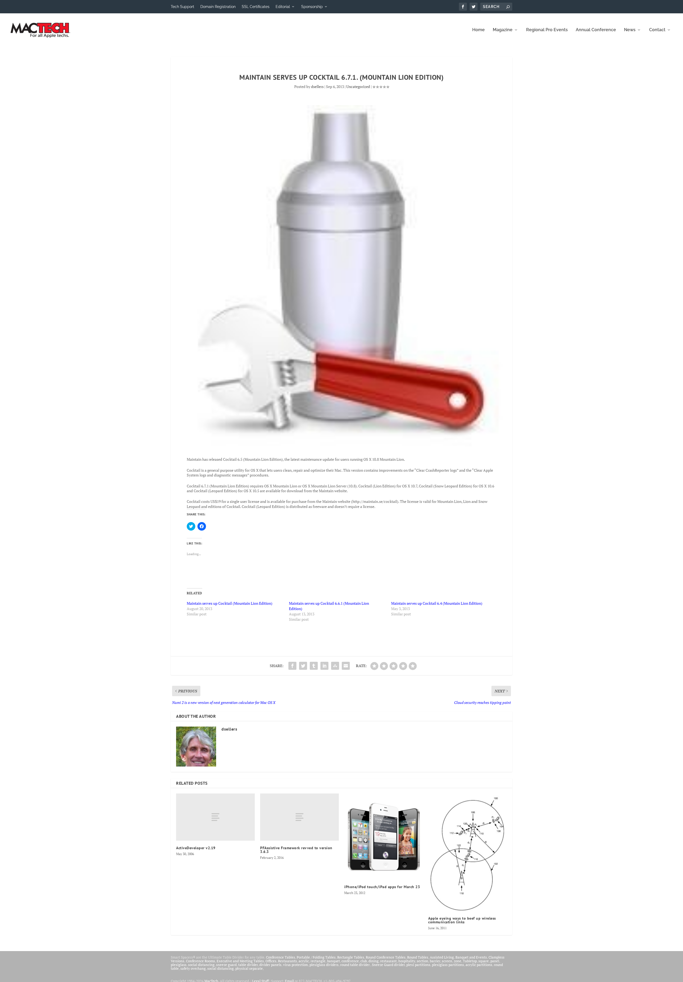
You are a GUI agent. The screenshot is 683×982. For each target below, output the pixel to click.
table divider (248, 964)
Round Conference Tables (386, 957)
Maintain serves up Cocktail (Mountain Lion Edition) (229, 603)
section (422, 961)
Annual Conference (596, 30)
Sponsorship (312, 7)
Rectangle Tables (350, 957)
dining (373, 961)
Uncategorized (358, 86)
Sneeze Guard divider (388, 964)
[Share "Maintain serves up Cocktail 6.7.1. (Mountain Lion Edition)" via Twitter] (303, 665)
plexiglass (178, 964)
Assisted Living (442, 957)
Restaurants (287, 961)
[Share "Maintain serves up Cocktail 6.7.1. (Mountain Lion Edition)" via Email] (345, 665)
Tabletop (470, 961)
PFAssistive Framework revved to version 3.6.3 (296, 849)
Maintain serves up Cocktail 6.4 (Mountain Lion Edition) (436, 603)
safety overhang (193, 968)
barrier (435, 961)
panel (494, 961)
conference (350, 961)
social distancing (201, 964)
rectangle (318, 961)
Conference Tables (280, 957)
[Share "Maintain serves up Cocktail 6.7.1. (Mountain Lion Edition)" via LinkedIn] (324, 665)
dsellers (317, 86)
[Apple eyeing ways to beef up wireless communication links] (467, 852)
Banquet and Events (471, 957)
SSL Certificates (255, 7)
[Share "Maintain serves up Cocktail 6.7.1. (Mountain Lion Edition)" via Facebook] (292, 665)
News (630, 30)
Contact (657, 30)
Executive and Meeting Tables (240, 961)
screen (447, 961)
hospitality (406, 961)
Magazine (503, 30)
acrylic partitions (479, 964)
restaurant (388, 961)
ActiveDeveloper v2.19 (196, 847)
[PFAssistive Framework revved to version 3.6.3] (299, 817)
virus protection (295, 964)
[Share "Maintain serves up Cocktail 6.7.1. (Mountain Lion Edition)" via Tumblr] (313, 665)
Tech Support (182, 7)
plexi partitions (418, 964)
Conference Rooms (200, 961)
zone (457, 961)
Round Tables (417, 957)
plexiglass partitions (448, 964)
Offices (270, 961)
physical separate (249, 968)
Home (478, 30)
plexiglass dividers (324, 964)
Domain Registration (218, 7)
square (483, 961)
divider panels (270, 964)
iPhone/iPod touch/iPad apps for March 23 (382, 886)
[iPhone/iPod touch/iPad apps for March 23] (383, 836)
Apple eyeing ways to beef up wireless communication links (462, 920)
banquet (333, 961)
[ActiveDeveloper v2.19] (215, 817)
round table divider (355, 964)
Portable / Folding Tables (316, 957)
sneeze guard (226, 964)
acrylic (304, 961)
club (363, 961)
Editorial (283, 7)
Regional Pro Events (547, 30)
